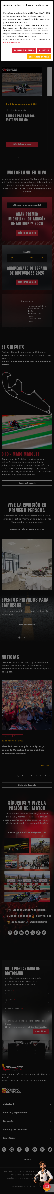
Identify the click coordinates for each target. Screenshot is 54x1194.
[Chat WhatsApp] (47, 1187)
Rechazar (44, 50)
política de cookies (11, 42)
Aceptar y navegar (24, 50)
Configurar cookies (39, 56)
